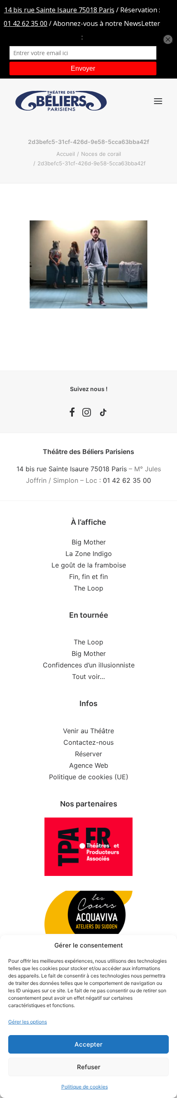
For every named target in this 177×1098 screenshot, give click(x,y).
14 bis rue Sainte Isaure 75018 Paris (71, 469)
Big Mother (89, 542)
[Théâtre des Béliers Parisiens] (61, 101)
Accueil (65, 154)
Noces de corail (101, 154)
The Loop (88, 588)
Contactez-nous (88, 742)
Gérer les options (27, 1022)
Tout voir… (88, 676)
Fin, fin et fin (88, 576)
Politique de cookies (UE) (88, 777)
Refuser (88, 1067)
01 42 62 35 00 (127, 480)
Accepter (88, 1044)
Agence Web (88, 765)
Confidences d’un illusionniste (89, 665)
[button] (158, 101)
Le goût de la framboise (88, 565)
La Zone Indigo (88, 553)
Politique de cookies (84, 1087)
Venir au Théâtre (88, 731)
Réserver (88, 754)
